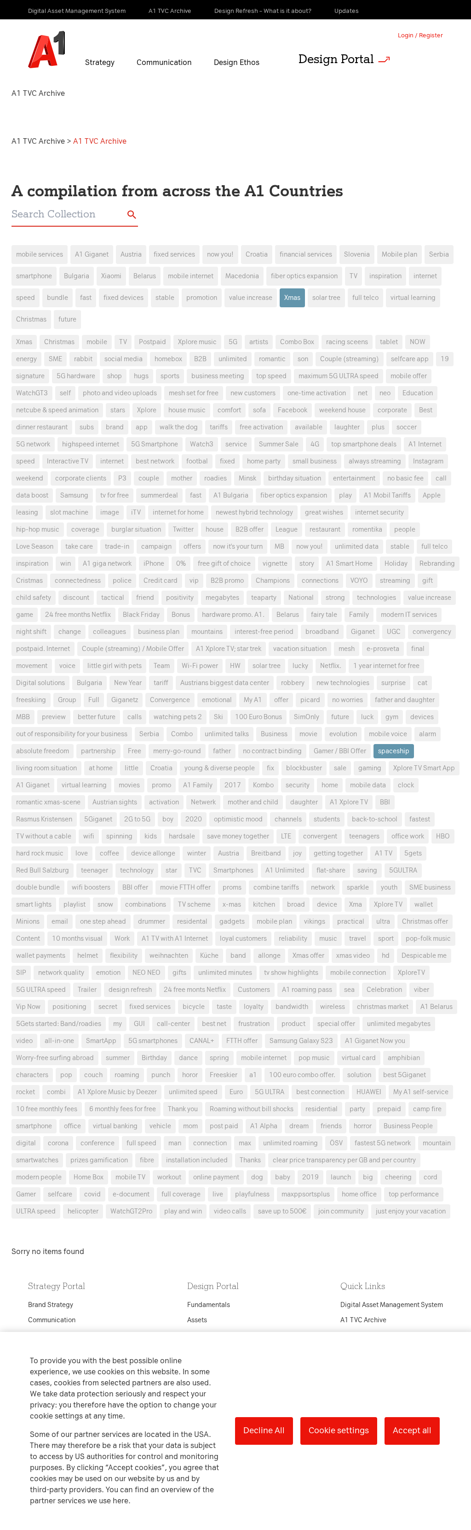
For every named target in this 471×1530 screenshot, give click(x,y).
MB (279, 547)
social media (123, 359)
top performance (414, 1194)
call (441, 478)
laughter (347, 427)
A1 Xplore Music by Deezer (117, 1092)
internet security (379, 512)
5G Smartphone (154, 444)
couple (148, 478)
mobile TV (130, 1177)
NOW (417, 342)
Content (28, 939)
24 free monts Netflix (195, 990)
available (308, 427)
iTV (136, 512)
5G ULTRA (269, 1092)
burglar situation (136, 529)
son (303, 359)
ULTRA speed (36, 1211)
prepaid (389, 1109)
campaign (156, 547)
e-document (131, 1194)
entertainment (354, 478)
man (174, 1143)
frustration (254, 1024)
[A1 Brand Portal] (46, 50)
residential (321, 1109)
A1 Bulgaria (230, 495)
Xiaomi (111, 276)
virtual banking (115, 1126)
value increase (250, 298)
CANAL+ (202, 1041)
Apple (432, 495)
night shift (31, 632)
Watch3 (201, 444)
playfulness (252, 1194)
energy (26, 359)
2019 (310, 1177)
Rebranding (437, 564)
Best (425, 410)
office (72, 1126)
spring (219, 1058)
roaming (127, 1075)
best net (214, 1024)
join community (341, 1211)
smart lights (34, 905)
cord (430, 1177)
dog (257, 1177)
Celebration (384, 990)
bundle (57, 298)
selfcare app (410, 359)
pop (66, 1075)
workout (169, 1177)
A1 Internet (425, 444)
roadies (215, 478)
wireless (332, 1007)
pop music (314, 1058)
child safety (33, 598)
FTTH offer (242, 1041)
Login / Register (420, 35)
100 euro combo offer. (302, 1075)
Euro (236, 1092)
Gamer (26, 1194)
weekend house (342, 410)
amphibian (404, 1058)
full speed (141, 1143)
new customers (253, 393)
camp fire (427, 1109)
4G (314, 444)
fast (86, 298)
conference (97, 1143)
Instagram (428, 461)
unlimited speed (193, 1092)
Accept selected (308, 959)
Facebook (292, 410)
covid (92, 1194)
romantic (272, 359)
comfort (229, 410)
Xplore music (197, 342)
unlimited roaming (290, 1143)
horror (363, 1126)
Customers (254, 990)
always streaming (375, 461)
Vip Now (28, 1007)
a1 (253, 1075)
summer (118, 1058)
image (109, 512)
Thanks (250, 1160)
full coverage (181, 1194)
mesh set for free (193, 393)
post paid (224, 1126)
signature (30, 376)
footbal (197, 461)
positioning (69, 1007)
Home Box (88, 1177)
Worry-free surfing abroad (55, 1058)
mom (190, 1126)
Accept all (412, 1430)
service (236, 444)
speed (25, 298)
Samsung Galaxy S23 (301, 1041)
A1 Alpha (263, 1126)
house (215, 529)
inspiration (385, 276)
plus (378, 427)
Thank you (183, 1109)
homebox (168, 359)
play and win (183, 1211)
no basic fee (405, 478)
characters (32, 1075)
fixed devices (123, 298)
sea (349, 990)
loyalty (254, 1007)
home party (264, 461)
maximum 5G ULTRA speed (339, 376)
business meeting (217, 376)
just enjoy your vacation (411, 1211)
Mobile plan (399, 254)
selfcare (60, 1194)
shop (114, 376)
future (67, 319)
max (245, 1143)
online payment (216, 1177)
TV (353, 276)
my (117, 1024)
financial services (306, 254)
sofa (259, 410)
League (287, 529)
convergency (432, 632)
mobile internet (190, 276)
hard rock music (39, 853)
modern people (39, 1177)
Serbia (439, 254)
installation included (197, 1160)
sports (170, 376)
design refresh (130, 990)
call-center (173, 1024)
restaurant (325, 529)
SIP (21, 973)
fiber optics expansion (304, 276)
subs (87, 427)
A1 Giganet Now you (375, 1041)
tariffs (219, 427)
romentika (367, 529)
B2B (200, 359)
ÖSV (336, 1143)
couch (93, 1075)
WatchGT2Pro (131, 1211)
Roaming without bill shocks (251, 1109)
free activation (261, 427)
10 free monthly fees (46, 1109)
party (357, 1109)
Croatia (257, 254)
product (293, 1024)
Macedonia (242, 276)
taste (224, 1007)
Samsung (74, 495)
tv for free (114, 495)
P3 (122, 478)
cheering (398, 1177)
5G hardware (76, 376)
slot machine (69, 512)
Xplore (146, 410)
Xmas (292, 298)
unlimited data (357, 547)
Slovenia (357, 254)
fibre (147, 1160)
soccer (406, 427)
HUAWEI (368, 1092)
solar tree (326, 298)
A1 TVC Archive (39, 141)
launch (341, 1177)
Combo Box (297, 342)
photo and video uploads (120, 393)
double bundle (38, 887)
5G (233, 342)
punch (160, 1075)
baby (282, 1177)
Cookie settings (339, 1430)
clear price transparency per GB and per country (344, 1160)
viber (421, 990)
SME (55, 359)
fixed (227, 461)
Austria (131, 254)
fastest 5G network (383, 1143)
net (363, 393)
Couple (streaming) (349, 359)
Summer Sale (279, 444)
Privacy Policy (138, 598)
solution (359, 1075)
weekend (29, 478)
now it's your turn (238, 547)
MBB (23, 717)
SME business (430, 887)
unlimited (232, 359)
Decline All (264, 1430)
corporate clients (80, 478)
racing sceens (347, 342)
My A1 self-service (420, 1092)
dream (299, 1126)
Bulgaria (76, 276)
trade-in (117, 547)
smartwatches (37, 1160)
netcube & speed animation (57, 410)
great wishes (324, 512)
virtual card (359, 1058)
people (404, 529)
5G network (33, 444)
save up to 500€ (282, 1211)
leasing (27, 512)
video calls (230, 1211)
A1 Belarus (436, 1007)
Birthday (154, 1058)
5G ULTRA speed (41, 990)
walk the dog (179, 427)
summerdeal (159, 495)
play (345, 495)
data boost (32, 495)
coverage (85, 529)
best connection (320, 1092)
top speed (271, 376)
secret (107, 1007)
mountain (437, 1143)
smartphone (34, 276)
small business (315, 461)
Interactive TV (67, 461)
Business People (408, 1126)
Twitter (183, 529)
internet (425, 276)
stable (164, 298)
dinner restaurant (42, 427)
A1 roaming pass (307, 990)
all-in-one (59, 1041)
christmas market (382, 1007)
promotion (201, 298)
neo (385, 393)
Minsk (247, 478)
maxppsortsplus (305, 1194)
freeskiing (31, 700)
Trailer (87, 990)
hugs (141, 376)
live (218, 1194)
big (368, 1177)
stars (117, 410)
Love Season (34, 547)
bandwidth (292, 1007)
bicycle (194, 1007)
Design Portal (336, 59)
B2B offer (250, 529)
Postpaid (152, 342)
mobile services (39, 254)
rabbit (83, 359)
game (24, 615)
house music (187, 410)
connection (210, 1143)
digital (26, 1143)
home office (359, 1194)
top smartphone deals (363, 444)
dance (188, 1058)
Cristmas (29, 581)
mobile (96, 342)
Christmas (31, 319)
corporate (392, 410)
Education (417, 393)
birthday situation (294, 478)
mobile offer (409, 376)
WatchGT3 (32, 393)
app (142, 427)
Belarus (144, 276)
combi (56, 1092)
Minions (28, 922)
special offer (336, 1024)
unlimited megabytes (399, 1024)
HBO (443, 836)
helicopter (83, 1211)
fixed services (174, 254)
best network (155, 461)
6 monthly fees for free (122, 1109)
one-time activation (316, 393)
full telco (365, 298)
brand (115, 427)
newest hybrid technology (254, 512)
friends (331, 1126)
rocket (25, 1092)
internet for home (178, 512)
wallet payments (40, 956)
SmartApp (101, 1041)
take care (79, 547)
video (24, 1041)
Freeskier (223, 1075)
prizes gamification (99, 1160)
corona (58, 1143)
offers (192, 547)
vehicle (160, 1126)
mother (181, 478)
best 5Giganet (404, 1075)
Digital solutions (40, 683)
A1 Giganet (92, 254)
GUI (139, 1024)
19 (445, 359)
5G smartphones (153, 1041)
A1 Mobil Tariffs (387, 495)
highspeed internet (90, 444)
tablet (389, 342)
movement (31, 666)
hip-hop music (37, 529)
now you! (220, 254)
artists (258, 342)
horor (190, 1075)
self (65, 393)
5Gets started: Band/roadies (58, 1024)
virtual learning (413, 298)
